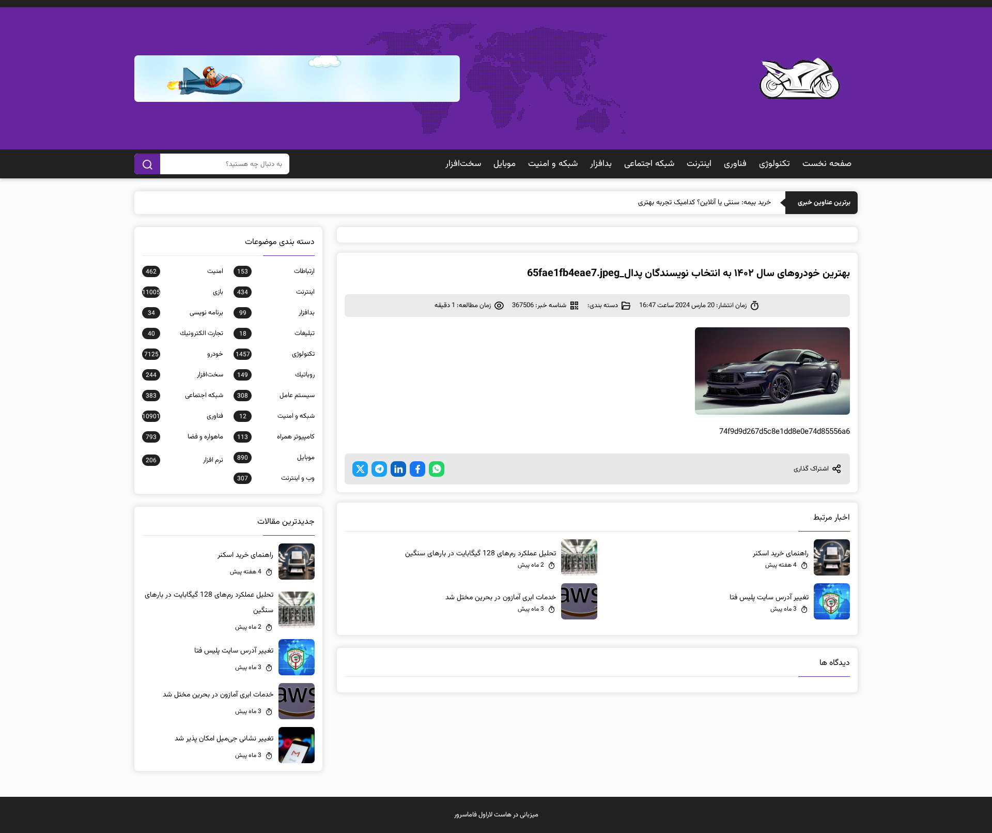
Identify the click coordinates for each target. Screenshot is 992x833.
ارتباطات (276, 271)
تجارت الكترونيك (185, 333)
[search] (147, 164)
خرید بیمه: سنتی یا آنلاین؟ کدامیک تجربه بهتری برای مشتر (689, 202)
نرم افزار (184, 460)
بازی (182, 292)
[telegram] (379, 469)
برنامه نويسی (185, 313)
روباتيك (276, 375)
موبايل (504, 164)
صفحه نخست (826, 164)
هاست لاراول (495, 815)
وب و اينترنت (276, 478)
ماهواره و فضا (184, 437)
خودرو (183, 354)
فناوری (735, 164)
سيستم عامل (276, 395)
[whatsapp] (436, 469)
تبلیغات (277, 333)
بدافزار (601, 164)
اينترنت (699, 164)
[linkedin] (398, 469)
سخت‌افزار (463, 164)
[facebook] (417, 469)
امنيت (184, 271)
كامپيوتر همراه (276, 437)
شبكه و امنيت (553, 164)
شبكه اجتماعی (649, 164)
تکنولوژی (774, 164)
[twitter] (360, 469)
